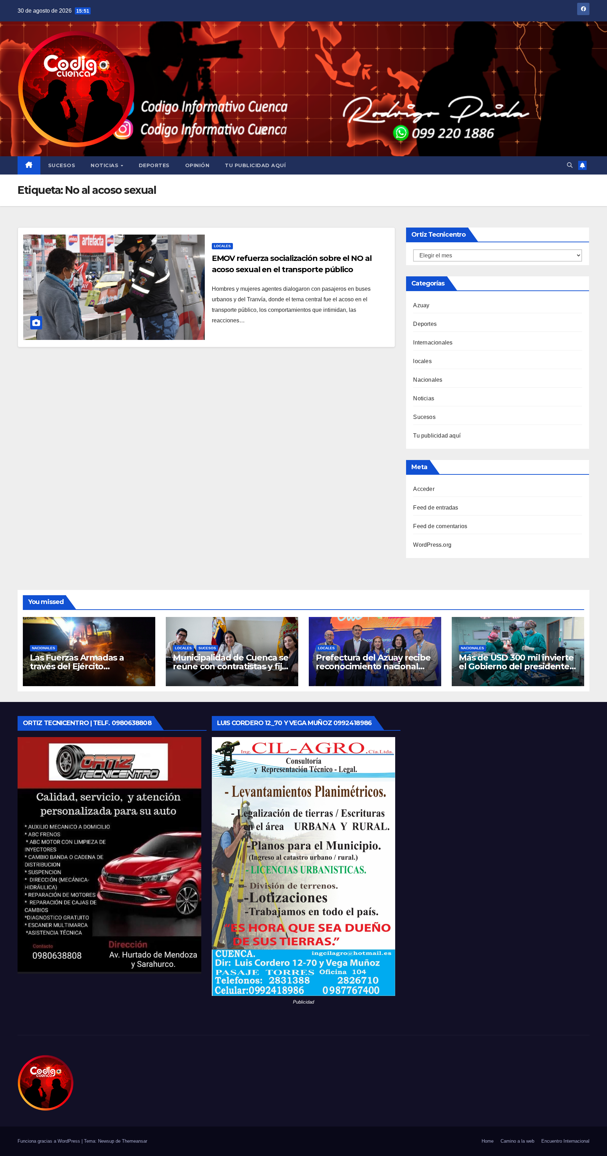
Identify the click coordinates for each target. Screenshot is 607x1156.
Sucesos (62, 165)
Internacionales (432, 343)
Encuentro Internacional (565, 1141)
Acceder (423, 489)
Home (488, 1141)
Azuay (421, 305)
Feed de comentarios (440, 526)
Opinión (197, 165)
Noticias (105, 165)
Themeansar (134, 1141)
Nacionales (427, 380)
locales (222, 246)
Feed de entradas (435, 508)
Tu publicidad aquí (255, 165)
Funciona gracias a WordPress (49, 1141)
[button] (570, 165)
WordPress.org (432, 545)
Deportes (154, 165)
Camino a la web (517, 1141)
